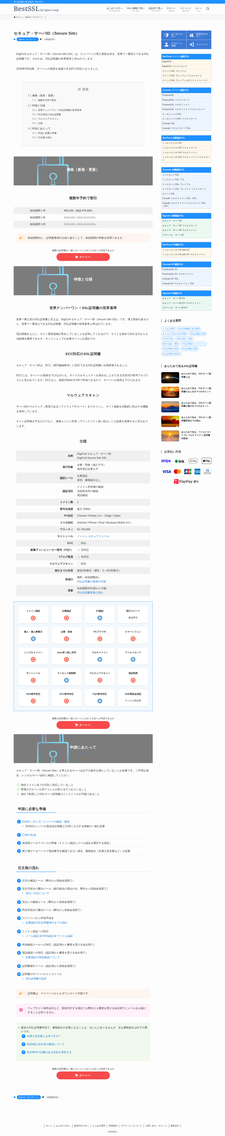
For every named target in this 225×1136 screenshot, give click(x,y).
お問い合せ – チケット (156, 1126)
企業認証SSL (49, 39)
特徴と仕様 (38, 105)
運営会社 (174, 1126)
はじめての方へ (63, 1126)
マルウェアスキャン (48, 118)
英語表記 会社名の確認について (45, 1044)
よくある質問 (98, 1126)
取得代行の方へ (81, 1126)
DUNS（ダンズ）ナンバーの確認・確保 (46, 821)
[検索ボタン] (207, 9)
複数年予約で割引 (47, 100)
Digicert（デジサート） (27, 39)
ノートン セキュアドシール (93, 536)
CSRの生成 (29, 835)
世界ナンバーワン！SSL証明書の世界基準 (60, 110)
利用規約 (113, 1126)
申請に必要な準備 (47, 133)
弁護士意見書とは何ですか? (43, 1036)
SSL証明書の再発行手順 (91, 581)
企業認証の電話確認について (43, 957)
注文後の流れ (45, 137)
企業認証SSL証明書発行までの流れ (47, 922)
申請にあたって (41, 128)
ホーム (49, 1126)
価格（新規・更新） (44, 95)
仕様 (40, 123)
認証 (70, 936)
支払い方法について (37, 893)
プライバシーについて (131, 1126)
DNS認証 (47, 936)
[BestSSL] (36, 9)
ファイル (62, 936)
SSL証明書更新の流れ (90, 592)
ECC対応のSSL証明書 (49, 114)
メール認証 (32, 936)
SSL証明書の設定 (36, 978)
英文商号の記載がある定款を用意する (49, 1052)
